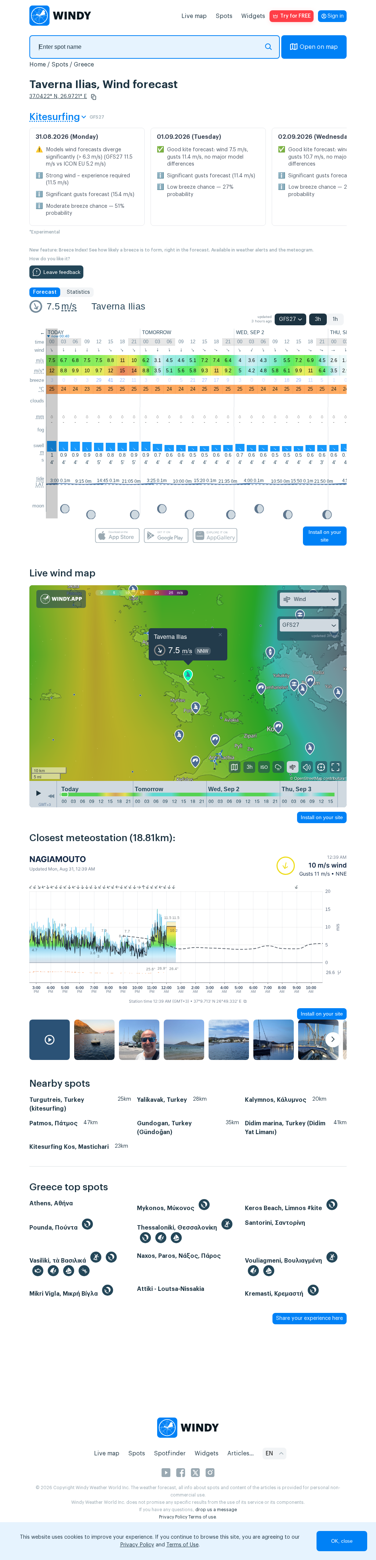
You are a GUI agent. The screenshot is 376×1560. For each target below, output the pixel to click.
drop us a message (216, 1509)
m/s (69, 306)
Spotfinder (170, 1453)
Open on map (319, 47)
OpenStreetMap (308, 778)
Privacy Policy (173, 1517)
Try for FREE (295, 16)
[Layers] (235, 767)
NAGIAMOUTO (57, 859)
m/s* (39, 370)
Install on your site (324, 536)
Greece (84, 65)
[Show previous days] (51, 796)
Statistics (78, 292)
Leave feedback (61, 272)
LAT (40, 484)
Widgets (253, 16)
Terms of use (202, 1517)
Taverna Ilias (118, 306)
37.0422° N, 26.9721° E (58, 96)
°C (41, 389)
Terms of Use (182, 1545)
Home (37, 65)
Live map (194, 16)
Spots (224, 16)
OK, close (341, 1541)
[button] (93, 97)
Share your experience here (309, 1318)
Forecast (45, 292)
